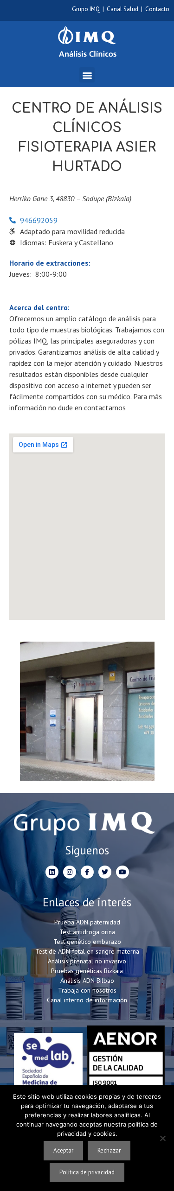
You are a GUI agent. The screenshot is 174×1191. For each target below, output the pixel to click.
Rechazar (109, 1150)
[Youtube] (122, 872)
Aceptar (63, 1150)
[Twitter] (104, 872)
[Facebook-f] (87, 872)
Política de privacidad (87, 1172)
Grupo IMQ (86, 9)
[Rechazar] (162, 1138)
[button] (87, 75)
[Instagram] (69, 872)
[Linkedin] (51, 872)
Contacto (157, 9)
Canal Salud (122, 9)
